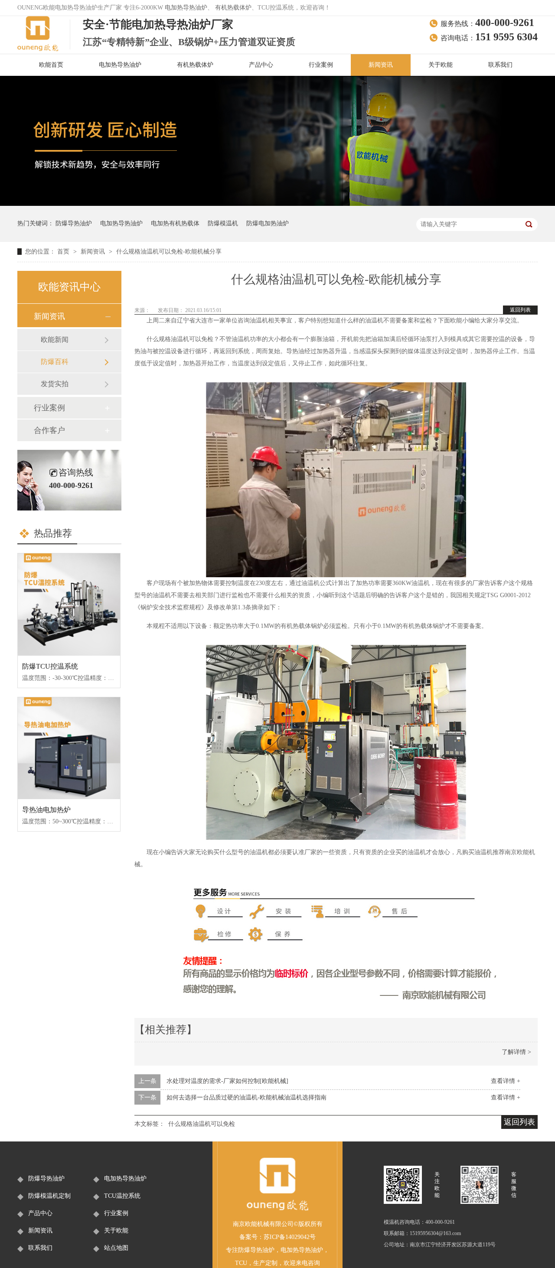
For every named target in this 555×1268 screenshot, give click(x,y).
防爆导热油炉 (74, 223)
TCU (241, 1263)
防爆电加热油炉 (267, 223)
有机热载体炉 (233, 7)
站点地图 (116, 1248)
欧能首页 (51, 65)
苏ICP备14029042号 (290, 1237)
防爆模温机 (223, 223)
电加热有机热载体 (175, 223)
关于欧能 (440, 65)
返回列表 (520, 310)
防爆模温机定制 (49, 1196)
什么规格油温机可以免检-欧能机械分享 (169, 251)
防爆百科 (55, 361)
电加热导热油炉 (186, 7)
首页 (64, 251)
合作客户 (49, 430)
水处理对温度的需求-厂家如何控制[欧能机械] (227, 1081)
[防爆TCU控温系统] (69, 604)
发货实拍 (55, 383)
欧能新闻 (55, 339)
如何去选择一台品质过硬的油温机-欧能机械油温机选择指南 (246, 1097)
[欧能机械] (277, 1209)
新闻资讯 (381, 65)
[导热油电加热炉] (69, 748)
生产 (259, 1263)
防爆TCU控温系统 (50, 666)
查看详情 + (505, 1081)
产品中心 (261, 65)
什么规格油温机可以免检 (201, 1124)
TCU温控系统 (122, 1196)
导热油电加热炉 (46, 809)
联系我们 (500, 65)
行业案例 (321, 65)
